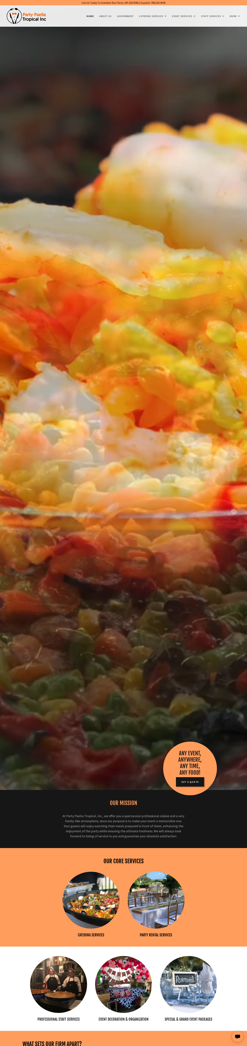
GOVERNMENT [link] (125, 16)
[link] (26, 15)
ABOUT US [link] (105, 16)
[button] (153, 16)
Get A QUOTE (190, 781)
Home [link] (90, 16)
